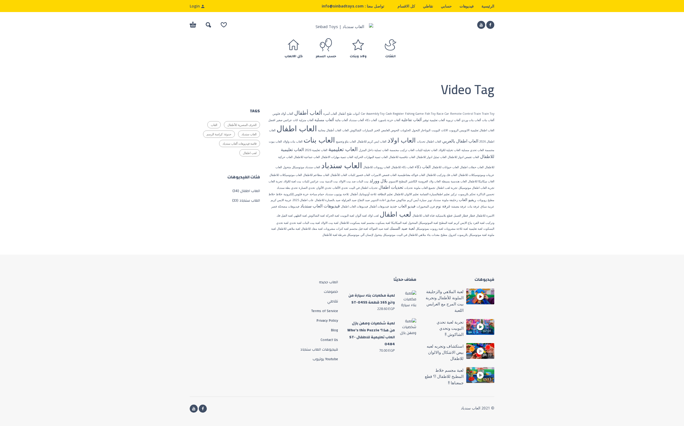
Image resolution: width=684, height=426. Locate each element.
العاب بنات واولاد (292, 141)
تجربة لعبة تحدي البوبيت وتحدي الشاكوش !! (450, 328)
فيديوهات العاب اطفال (354, 206)
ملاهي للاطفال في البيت (411, 235)
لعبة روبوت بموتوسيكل (429, 229)
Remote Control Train (465, 114)
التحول (416, 130)
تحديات (408, 188)
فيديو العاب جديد (402, 206)
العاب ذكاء (423, 166)
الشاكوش (355, 130)
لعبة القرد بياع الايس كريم (469, 223)
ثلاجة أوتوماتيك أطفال (363, 194)
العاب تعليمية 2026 (316, 150)
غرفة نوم (443, 206)
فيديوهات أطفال (379, 206)
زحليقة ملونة (450, 200)
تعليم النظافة (385, 194)
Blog (334, 330)
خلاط (279, 194)
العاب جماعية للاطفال (307, 157)
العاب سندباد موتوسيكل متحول (301, 167)
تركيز (454, 194)
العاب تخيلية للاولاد (449, 150)
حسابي (446, 6)
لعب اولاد (373, 215)
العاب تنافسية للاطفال (402, 157)
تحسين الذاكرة (485, 194)
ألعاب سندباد (356, 120)
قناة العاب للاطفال (423, 215)
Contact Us (329, 339)
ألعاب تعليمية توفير (434, 120)
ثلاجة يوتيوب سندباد (337, 194)
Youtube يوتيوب (325, 359)
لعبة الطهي (300, 215)
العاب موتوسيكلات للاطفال (285, 175)
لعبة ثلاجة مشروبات (456, 229)
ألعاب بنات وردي (471, 120)
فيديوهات (467, 6)
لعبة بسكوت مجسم (378, 223)
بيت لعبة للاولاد (292, 181)
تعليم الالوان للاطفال (406, 194)
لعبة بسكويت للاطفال (352, 223)
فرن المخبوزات (426, 206)
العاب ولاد (435, 181)
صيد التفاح (363, 200)
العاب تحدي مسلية (472, 150)
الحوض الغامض (390, 130)
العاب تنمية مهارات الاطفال (337, 157)
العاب (345, 130)
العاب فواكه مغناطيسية (411, 175)
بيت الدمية (331, 181)
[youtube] (481, 25)
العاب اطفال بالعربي (460, 141)
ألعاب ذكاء (371, 120)
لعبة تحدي (295, 223)
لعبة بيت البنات (311, 223)
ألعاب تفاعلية (411, 119)
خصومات (331, 291)
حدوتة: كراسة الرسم (219, 134)
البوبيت (436, 130)
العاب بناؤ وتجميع (346, 141)
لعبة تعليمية (475, 229)
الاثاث (444, 130)
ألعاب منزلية (306, 120)
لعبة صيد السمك (402, 228)
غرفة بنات (473, 206)
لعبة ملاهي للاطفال (288, 229)
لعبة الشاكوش (316, 215)
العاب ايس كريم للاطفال (371, 141)
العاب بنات (319, 140)
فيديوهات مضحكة (288, 206)
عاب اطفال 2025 (303, 200)
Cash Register (395, 114)
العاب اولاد (401, 140)
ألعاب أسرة (330, 114)
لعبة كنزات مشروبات (336, 229)
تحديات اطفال (391, 187)
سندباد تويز (434, 200)
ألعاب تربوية (453, 120)
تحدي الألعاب (340, 188)
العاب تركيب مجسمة (402, 150)
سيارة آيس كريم (416, 200)
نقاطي (428, 6)
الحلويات (405, 130)
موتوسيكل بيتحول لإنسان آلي (377, 235)
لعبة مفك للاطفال (311, 229)
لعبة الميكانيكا (399, 223)
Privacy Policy (327, 320)
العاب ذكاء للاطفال (402, 167)
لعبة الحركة (332, 215)
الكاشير (412, 181)
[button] (208, 25)
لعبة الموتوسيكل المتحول (423, 223)
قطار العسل (460, 215)
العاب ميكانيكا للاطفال (481, 181)
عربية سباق (487, 206)
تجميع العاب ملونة (424, 188)
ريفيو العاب (467, 199)
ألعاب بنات (488, 120)
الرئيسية (487, 6)
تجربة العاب (275, 181)
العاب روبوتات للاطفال (376, 167)
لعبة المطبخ (446, 223)
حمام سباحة (317, 194)
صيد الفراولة (348, 200)
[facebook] (490, 25)
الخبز (377, 130)
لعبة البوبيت (347, 215)
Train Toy (488, 114)
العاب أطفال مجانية (329, 130)
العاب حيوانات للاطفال (445, 167)
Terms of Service (324, 311)
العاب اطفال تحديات (429, 141)
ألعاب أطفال (308, 112)
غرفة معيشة (458, 206)
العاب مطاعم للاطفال (316, 175)
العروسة (423, 181)
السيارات (367, 130)
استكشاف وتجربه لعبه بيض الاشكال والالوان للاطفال (445, 352)
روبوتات (482, 200)
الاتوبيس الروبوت (459, 130)
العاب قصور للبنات (359, 175)
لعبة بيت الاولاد (329, 223)
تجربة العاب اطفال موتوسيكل (476, 188)
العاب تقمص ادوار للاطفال (463, 157)
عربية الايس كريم (281, 200)
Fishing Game (414, 114)
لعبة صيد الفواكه (378, 229)
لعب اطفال (395, 213)
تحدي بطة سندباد (287, 188)
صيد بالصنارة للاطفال (327, 200)
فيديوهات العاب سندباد (320, 206)
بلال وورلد (378, 181)
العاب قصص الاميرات (384, 175)
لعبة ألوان (361, 215)
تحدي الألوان (323, 188)
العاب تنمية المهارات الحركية (371, 157)
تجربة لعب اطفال (446, 188)
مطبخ (444, 235)
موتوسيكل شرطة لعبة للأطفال (340, 235)
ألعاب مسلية (324, 119)
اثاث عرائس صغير (287, 120)
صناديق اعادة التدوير (383, 200)
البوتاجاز (425, 130)
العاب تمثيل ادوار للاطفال (431, 157)
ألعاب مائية (341, 120)
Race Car (443, 114)
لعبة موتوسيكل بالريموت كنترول (467, 235)
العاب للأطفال (338, 175)
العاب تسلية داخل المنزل (373, 150)
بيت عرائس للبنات (313, 181)
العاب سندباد (341, 165)
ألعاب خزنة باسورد (389, 120)
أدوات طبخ (353, 114)
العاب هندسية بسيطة (454, 181)
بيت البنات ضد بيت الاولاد (353, 181)
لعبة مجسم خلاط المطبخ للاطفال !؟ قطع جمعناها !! (444, 376)
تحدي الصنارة (307, 188)
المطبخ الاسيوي (397, 181)
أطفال (342, 114)
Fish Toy (430, 114)
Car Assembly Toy (372, 114)
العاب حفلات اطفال (472, 167)
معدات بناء (433, 235)
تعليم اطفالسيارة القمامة (435, 194)
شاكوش (401, 200)
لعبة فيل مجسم (358, 229)
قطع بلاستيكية (444, 215)
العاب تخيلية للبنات (426, 150)
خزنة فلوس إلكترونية (296, 194)
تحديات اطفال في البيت (363, 188)
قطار (472, 215)
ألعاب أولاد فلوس (283, 114)
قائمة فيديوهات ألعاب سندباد (239, 143)
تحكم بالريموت (467, 194)
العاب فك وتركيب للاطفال (441, 175)
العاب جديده (328, 282)
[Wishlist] (224, 25)
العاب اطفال (297, 128)
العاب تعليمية (343, 149)
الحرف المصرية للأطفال (241, 125)
